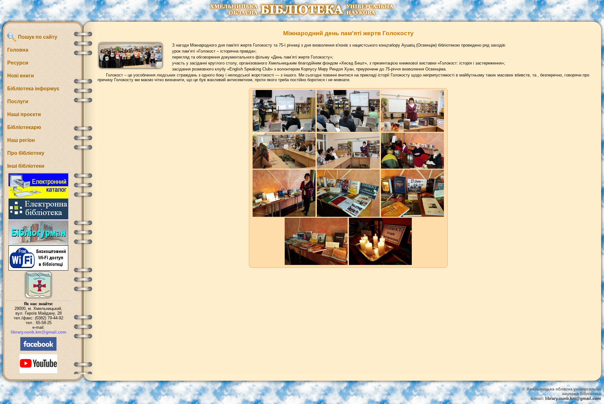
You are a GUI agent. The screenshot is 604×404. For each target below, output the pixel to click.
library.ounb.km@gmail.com (38, 332)
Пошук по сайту (37, 37)
